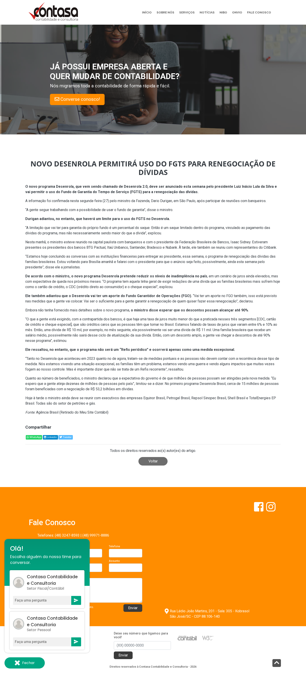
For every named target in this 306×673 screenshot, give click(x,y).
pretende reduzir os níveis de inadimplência (157, 276)
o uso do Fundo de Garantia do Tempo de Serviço (87, 192)
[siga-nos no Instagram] (271, 509)
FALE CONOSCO (259, 12)
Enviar (133, 608)
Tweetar (67, 437)
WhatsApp (35, 437)
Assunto (114, 561)
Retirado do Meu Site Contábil (83, 412)
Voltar (153, 461)
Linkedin (51, 437)
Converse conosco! (81, 99)
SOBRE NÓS (165, 12)
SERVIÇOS (187, 12)
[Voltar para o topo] (276, 663)
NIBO (223, 12)
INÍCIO (147, 12)
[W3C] (207, 638)
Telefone (114, 546)
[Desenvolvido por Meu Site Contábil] (187, 638)
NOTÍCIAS (207, 12)
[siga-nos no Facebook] (259, 509)
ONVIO (237, 12)
